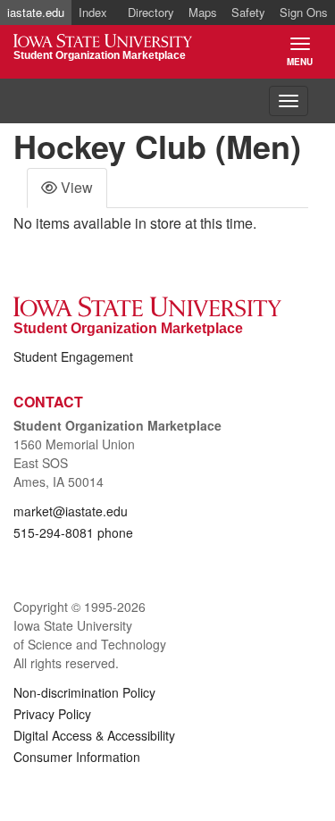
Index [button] (93, 12)
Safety (248, 12)
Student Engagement (73, 356)
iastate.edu (35, 12)
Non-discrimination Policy (84, 692)
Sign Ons (304, 12)
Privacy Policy (52, 714)
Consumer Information (76, 757)
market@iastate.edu (70, 511)
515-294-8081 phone (73, 532)
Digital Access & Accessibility (94, 735)
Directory (151, 12)
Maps (202, 12)
